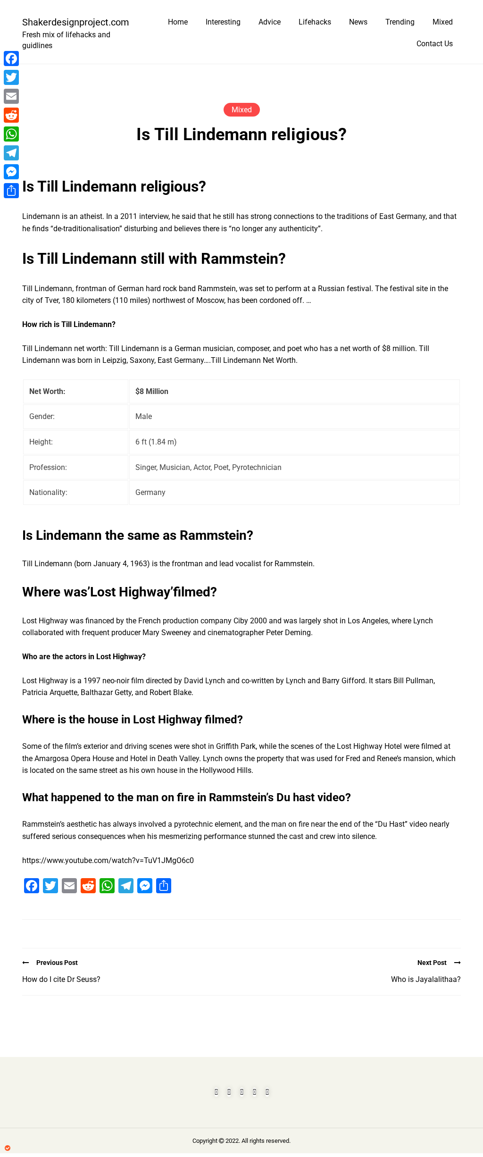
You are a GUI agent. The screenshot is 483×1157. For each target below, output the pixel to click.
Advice (269, 21)
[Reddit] (11, 115)
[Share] (11, 190)
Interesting (223, 21)
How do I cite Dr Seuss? (61, 979)
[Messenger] (11, 171)
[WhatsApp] (11, 134)
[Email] (11, 96)
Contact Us (434, 43)
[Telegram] (11, 152)
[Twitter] (11, 77)
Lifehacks (315, 21)
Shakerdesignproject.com (71, 22)
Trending (400, 21)
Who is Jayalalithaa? (426, 979)
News (358, 21)
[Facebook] (11, 58)
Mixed (443, 21)
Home (178, 21)
